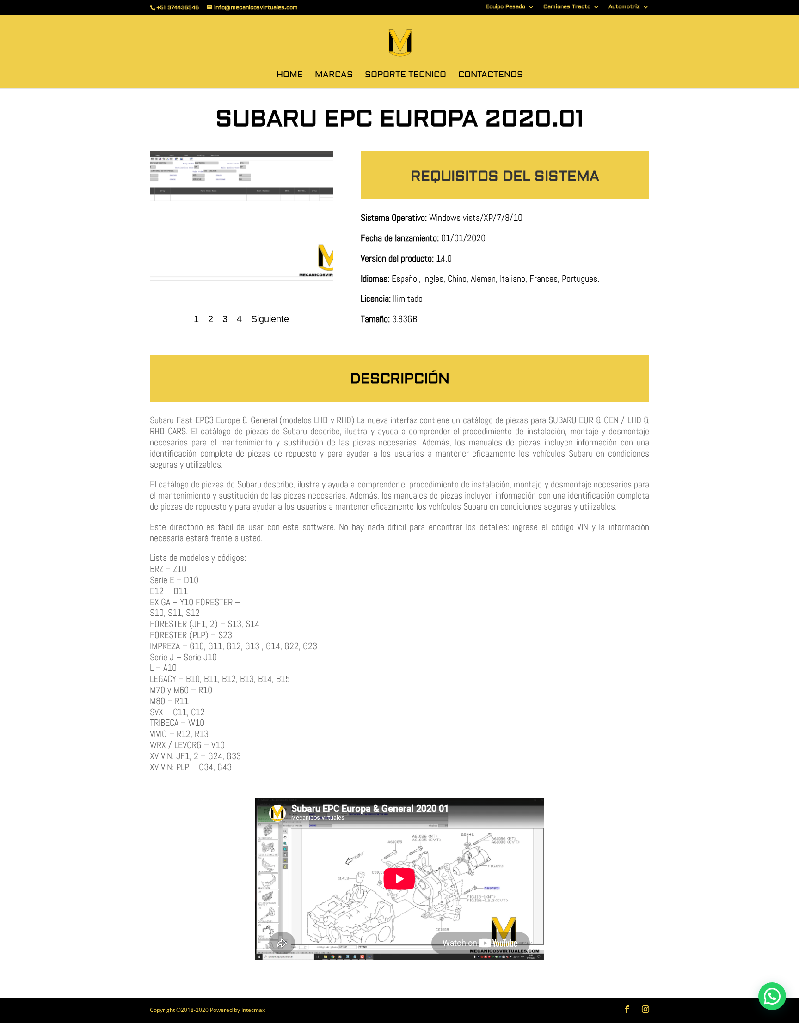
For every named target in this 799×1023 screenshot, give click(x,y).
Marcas (334, 76)
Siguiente (270, 319)
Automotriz (624, 7)
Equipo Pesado (505, 7)
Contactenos (490, 76)
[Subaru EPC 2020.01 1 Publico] (241, 278)
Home (290, 76)
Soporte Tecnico (405, 76)
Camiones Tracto (566, 7)
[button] (772, 996)
